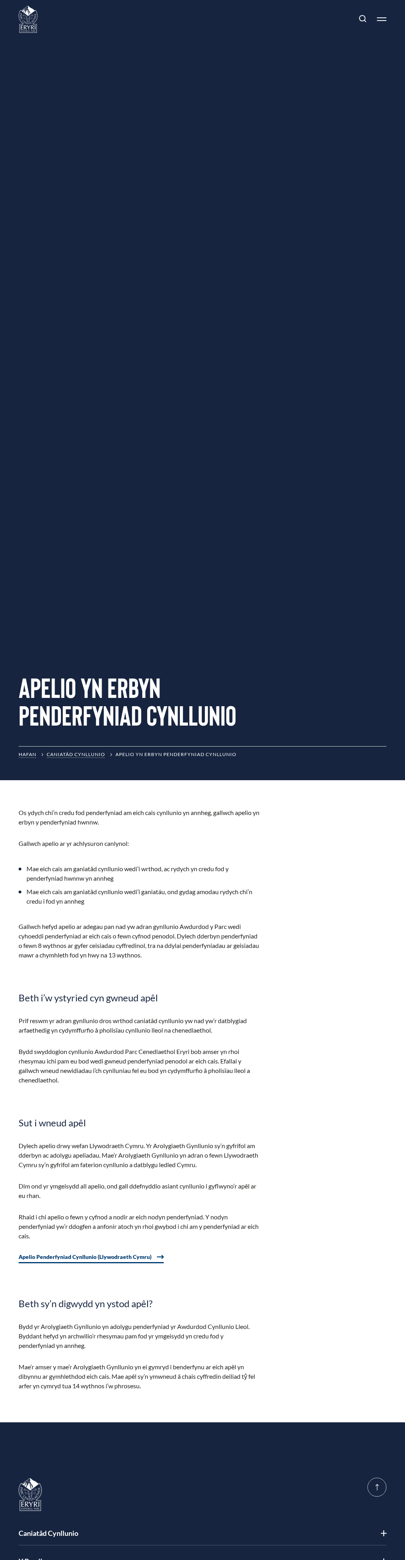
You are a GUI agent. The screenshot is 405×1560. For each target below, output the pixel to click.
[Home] (28, 19)
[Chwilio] (362, 18)
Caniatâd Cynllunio (76, 754)
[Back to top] (376, 1487)
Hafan (27, 754)
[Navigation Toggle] (378, 19)
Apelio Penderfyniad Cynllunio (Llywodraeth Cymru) (85, 1256)
